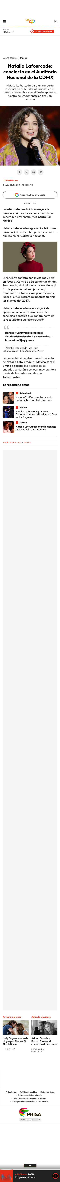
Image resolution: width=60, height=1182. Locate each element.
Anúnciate (43, 1101)
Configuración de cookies (23, 1101)
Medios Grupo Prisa (30, 1120)
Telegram (41, 172)
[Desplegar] (30, 1165)
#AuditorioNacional (17, 336)
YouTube (20, 1063)
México (6, 32)
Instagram (26, 1063)
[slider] (30, 1169)
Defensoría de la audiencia (30, 1095)
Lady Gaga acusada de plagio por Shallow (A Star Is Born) (15, 1041)
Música (24, 58)
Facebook (19, 172)
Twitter (26, 172)
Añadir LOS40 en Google (32, 194)
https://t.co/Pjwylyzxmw (20, 340)
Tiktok (14, 1063)
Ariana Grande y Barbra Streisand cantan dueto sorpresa (44, 1041)
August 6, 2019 (34, 351)
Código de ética (47, 1092)
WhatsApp (33, 172)
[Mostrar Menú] (4, 21)
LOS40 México (30, 21)
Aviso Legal (11, 1092)
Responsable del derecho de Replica (30, 1098)
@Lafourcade (23, 332)
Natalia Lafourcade (12, 442)
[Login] (55, 21)
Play (55, 1176)
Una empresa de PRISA (30, 1112)
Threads (46, 1063)
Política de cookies (28, 1092)
